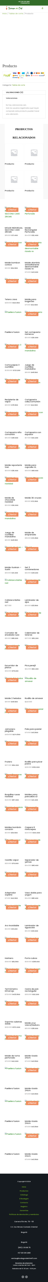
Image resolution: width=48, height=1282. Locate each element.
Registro (24, 1206)
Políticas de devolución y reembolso (24, 1214)
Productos (24, 1191)
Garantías (24, 1210)
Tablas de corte (16, 13)
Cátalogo (24, 1195)
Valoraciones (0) (14, 92)
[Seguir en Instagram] (26, 1277)
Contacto (24, 1202)
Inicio (4, 13)
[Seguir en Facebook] (23, 1277)
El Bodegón (24, 1199)
